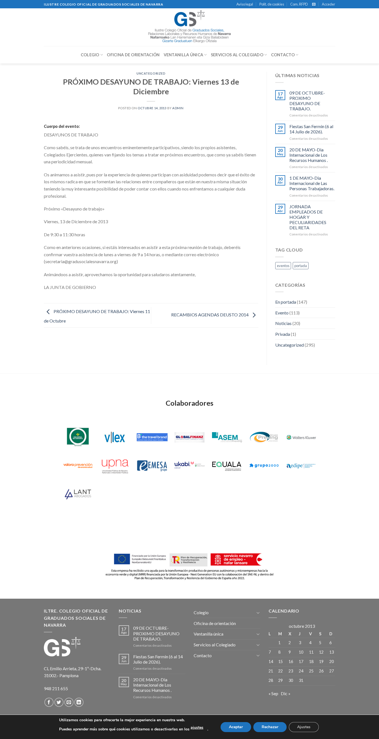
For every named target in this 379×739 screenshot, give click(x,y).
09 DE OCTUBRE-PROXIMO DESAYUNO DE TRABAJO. (307, 100)
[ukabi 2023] (189, 465)
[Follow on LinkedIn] (79, 702)
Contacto (283, 54)
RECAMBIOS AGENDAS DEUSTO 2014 (210, 315)
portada (300, 265)
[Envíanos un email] (313, 4)
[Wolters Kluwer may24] (301, 437)
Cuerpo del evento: (62, 126)
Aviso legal (244, 4)
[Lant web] (78, 494)
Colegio (90, 54)
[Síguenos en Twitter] (59, 702)
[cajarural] (78, 437)
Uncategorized (151, 73)
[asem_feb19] (226, 437)
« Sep (273, 693)
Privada (282, 334)
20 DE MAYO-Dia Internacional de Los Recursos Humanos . (308, 155)
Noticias (283, 323)
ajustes (197, 727)
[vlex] (115, 437)
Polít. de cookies (271, 4)
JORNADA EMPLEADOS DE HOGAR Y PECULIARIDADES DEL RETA (307, 217)
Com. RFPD (299, 4)
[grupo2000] (264, 465)
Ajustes (303, 727)
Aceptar (236, 727)
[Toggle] (258, 612)
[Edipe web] (301, 465)
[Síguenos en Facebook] (49, 702)
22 (280, 671)
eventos (283, 265)
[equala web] (226, 465)
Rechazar (270, 727)
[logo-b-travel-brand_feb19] (152, 437)
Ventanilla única (183, 54)
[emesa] (152, 465)
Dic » (285, 693)
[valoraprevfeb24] (78, 465)
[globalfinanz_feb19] (189, 437)
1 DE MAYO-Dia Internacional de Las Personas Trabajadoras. (311, 183)
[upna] (115, 465)
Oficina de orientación (133, 54)
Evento (282, 312)
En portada (285, 301)
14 (271, 661)
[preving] (264, 437)
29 (280, 680)
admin (178, 108)
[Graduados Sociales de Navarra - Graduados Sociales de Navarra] (189, 27)
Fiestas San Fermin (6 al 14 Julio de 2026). (311, 129)
